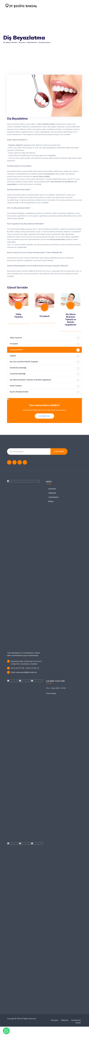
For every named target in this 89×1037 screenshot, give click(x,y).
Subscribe (59, 451)
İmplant (13, 356)
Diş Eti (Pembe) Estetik (19, 392)
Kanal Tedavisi (16, 386)
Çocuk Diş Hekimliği (17, 374)
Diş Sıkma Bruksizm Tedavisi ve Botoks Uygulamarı (70, 319)
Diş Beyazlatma (16, 350)
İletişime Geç (44, 416)
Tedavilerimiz (53, 497)
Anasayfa (52, 489)
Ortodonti (44, 316)
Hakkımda (52, 493)
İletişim (51, 501)
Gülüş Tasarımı (18, 315)
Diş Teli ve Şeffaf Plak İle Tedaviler (24, 362)
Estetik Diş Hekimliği (18, 368)
